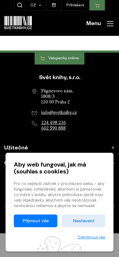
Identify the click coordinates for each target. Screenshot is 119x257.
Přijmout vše (36, 221)
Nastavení (83, 221)
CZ (33, 6)
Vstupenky (63, 59)
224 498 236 (53, 123)
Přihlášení (75, 6)
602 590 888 (53, 128)
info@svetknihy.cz (59, 113)
